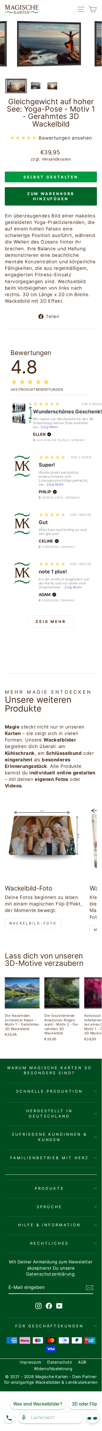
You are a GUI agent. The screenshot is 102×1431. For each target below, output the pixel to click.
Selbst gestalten (50, 177)
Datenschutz (59, 1362)
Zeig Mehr (49, 427)
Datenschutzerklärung (50, 1274)
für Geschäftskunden (49, 1326)
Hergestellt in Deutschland (49, 1113)
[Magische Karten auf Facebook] (49, 1305)
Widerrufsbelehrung (53, 1368)
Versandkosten (56, 159)
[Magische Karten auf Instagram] (38, 1305)
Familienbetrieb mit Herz (49, 1158)
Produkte (49, 1188)
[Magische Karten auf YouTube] (59, 1305)
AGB (82, 1362)
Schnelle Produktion (49, 1091)
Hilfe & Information (49, 1225)
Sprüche (49, 1206)
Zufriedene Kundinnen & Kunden (49, 1137)
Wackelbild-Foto (33, 923)
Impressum (30, 1362)
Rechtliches (49, 1243)
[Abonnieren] (89, 1287)
